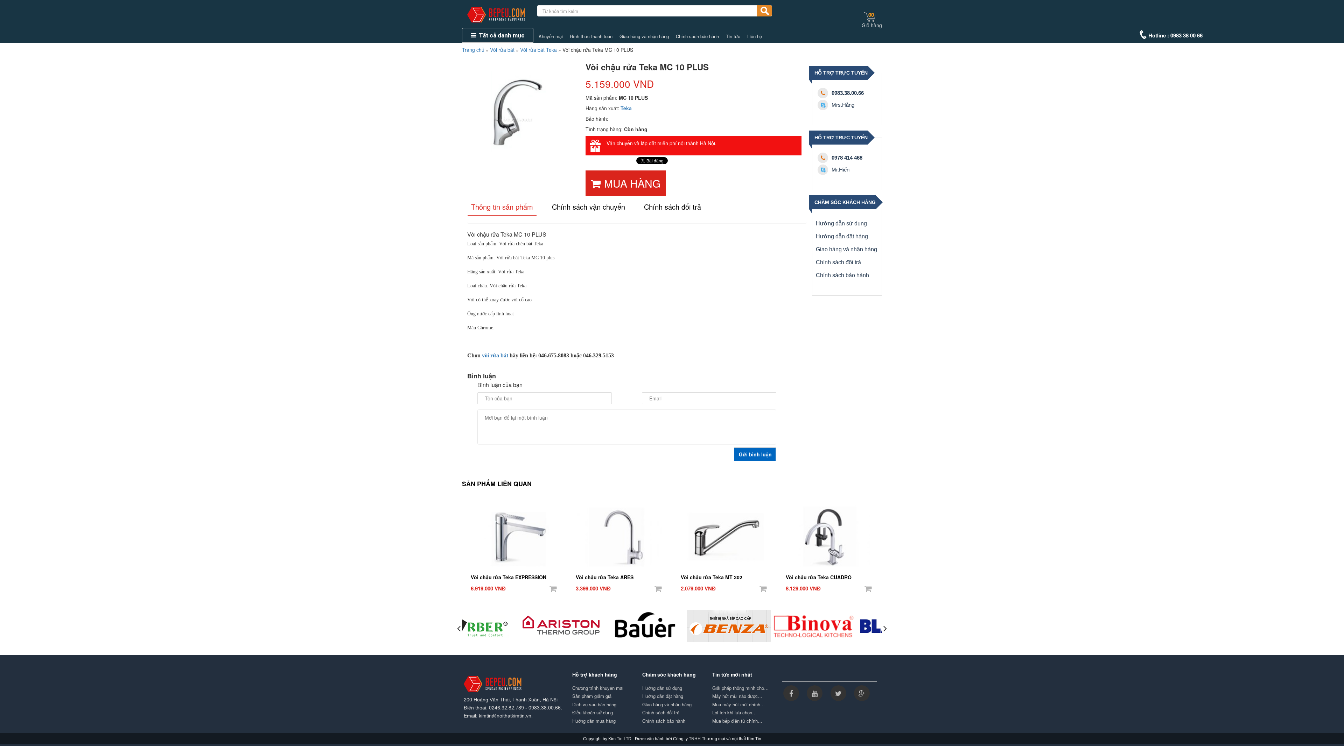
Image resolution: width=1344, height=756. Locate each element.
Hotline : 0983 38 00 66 (1175, 35)
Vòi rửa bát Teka (538, 49)
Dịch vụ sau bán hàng (594, 704)
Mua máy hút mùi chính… (738, 704)
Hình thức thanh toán (591, 36)
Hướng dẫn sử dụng (841, 223)
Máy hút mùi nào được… (737, 696)
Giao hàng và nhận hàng (644, 36)
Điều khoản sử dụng (592, 712)
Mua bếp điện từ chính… (737, 721)
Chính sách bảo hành (697, 36)
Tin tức (733, 36)
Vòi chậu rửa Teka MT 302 (711, 577)
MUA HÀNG (632, 183)
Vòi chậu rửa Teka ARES (605, 577)
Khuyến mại (551, 36)
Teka (626, 108)
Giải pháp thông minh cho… (740, 688)
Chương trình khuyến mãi (597, 688)
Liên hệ (754, 36)
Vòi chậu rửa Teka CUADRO (819, 577)
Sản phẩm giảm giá (591, 696)
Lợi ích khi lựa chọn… (734, 712)
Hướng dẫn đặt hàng (842, 236)
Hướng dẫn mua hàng (594, 721)
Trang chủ (473, 49)
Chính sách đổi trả (838, 262)
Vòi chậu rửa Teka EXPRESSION (508, 577)
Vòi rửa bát (502, 49)
